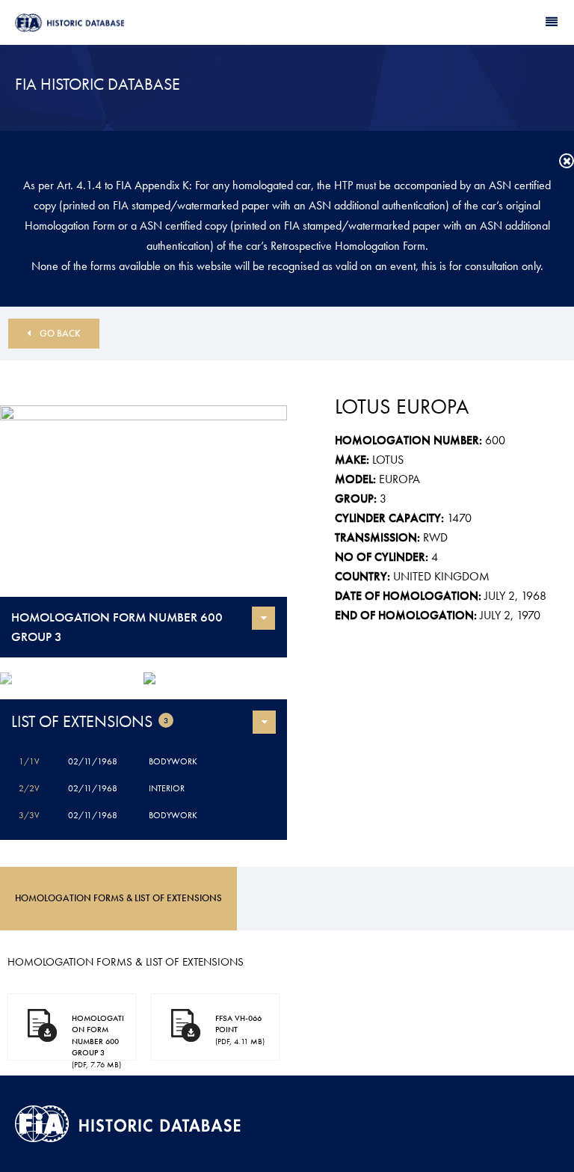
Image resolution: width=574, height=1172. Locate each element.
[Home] (151, 22)
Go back (60, 333)
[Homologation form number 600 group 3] (143, 501)
